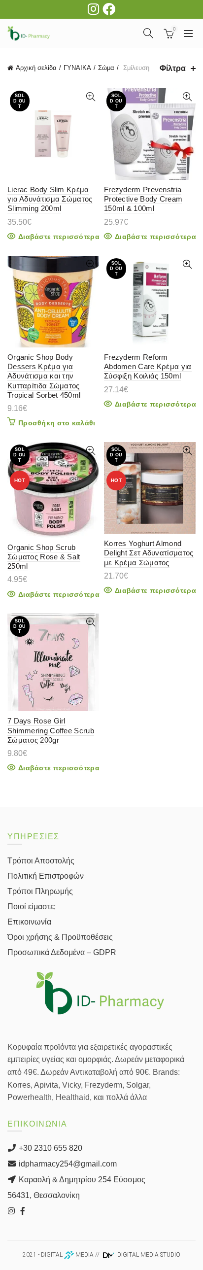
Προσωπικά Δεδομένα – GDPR (61, 952)
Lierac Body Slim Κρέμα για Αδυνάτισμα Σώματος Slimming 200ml (50, 198)
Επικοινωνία (29, 922)
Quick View (90, 96)
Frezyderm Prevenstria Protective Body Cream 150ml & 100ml (143, 198)
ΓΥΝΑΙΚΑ (77, 67)
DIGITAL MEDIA (67, 1254)
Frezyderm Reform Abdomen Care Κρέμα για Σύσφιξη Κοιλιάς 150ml (148, 366)
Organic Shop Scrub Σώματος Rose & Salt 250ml (43, 556)
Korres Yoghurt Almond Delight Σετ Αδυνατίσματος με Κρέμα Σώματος (149, 552)
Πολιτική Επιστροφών (45, 876)
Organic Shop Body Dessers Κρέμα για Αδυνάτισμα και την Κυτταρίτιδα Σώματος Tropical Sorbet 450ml (43, 376)
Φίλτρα (173, 68)
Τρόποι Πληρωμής (40, 891)
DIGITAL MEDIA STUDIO (148, 1254)
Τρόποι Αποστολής (40, 861)
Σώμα (106, 67)
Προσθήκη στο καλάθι (57, 423)
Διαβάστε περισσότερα (59, 236)
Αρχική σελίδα (36, 67)
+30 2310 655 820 (49, 1148)
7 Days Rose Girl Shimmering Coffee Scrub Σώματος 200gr (50, 730)
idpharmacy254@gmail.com (67, 1164)
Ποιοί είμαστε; (31, 906)
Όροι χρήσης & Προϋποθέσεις (60, 937)
